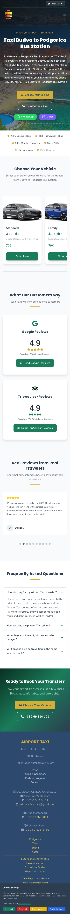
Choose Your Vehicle (37, 95)
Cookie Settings (56, 909)
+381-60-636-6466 (36, 830)
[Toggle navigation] (64, 15)
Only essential (38, 909)
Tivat (35, 843)
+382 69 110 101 (37, 106)
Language (55, 3)
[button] (20, 544)
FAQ (35, 769)
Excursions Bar (35, 863)
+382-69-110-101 (36, 800)
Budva (35, 847)
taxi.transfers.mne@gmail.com (37, 804)
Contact (35, 782)
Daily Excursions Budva (35, 878)
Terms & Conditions (35, 774)
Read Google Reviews (37, 363)
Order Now (22, 256)
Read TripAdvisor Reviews (37, 428)
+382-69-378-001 (36, 817)
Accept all (9, 909)
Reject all (23, 909)
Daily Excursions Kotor (35, 883)
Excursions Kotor (35, 871)
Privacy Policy (24, 903)
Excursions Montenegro (35, 859)
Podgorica (35, 839)
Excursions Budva (35, 867)
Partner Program (35, 778)
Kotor (35, 852)
